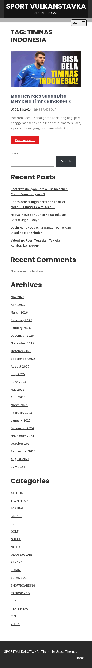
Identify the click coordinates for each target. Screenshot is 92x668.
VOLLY (15, 624)
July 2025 (18, 374)
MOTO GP (18, 547)
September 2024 (23, 451)
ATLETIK (17, 493)
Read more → (25, 140)
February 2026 (21, 320)
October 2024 (21, 443)
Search (16, 153)
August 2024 (20, 459)
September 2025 (23, 358)
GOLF (15, 531)
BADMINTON (19, 500)
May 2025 (17, 389)
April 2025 (18, 397)
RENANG (17, 562)
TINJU (15, 616)
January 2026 (21, 328)
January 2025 (21, 420)
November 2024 (22, 436)
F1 (12, 523)
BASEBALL (18, 508)
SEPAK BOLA (47, 109)
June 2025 (18, 382)
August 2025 (20, 366)
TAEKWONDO (20, 593)
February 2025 (21, 412)
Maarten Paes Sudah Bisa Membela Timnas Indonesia (41, 98)
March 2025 (19, 405)
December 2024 (22, 428)
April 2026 (18, 304)
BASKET (16, 516)
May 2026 (17, 297)
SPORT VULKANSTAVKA (46, 6)
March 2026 (19, 312)
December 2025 (22, 335)
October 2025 (21, 351)
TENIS (15, 601)
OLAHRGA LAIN (21, 554)
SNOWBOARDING (23, 585)
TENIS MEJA (19, 608)
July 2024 (18, 466)
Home (80, 658)
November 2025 (22, 343)
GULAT (16, 539)
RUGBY (16, 570)
